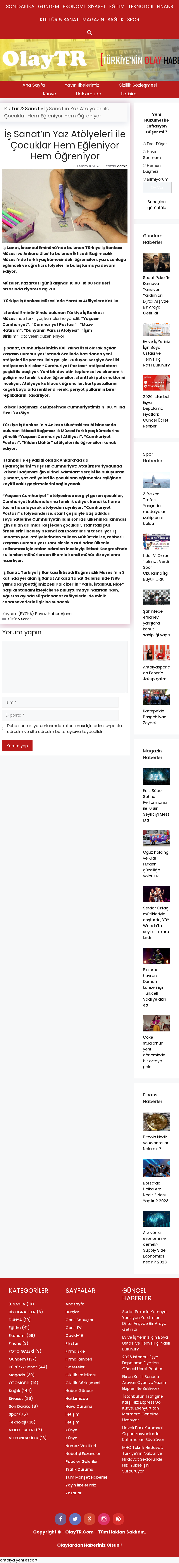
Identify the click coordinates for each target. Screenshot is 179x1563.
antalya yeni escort (19, 1560)
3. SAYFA (17, 1304)
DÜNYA (15, 1319)
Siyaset (16, 1398)
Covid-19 (74, 1335)
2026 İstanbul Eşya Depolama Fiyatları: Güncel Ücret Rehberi (142, 1362)
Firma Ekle (75, 1351)
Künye (49, 94)
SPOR (133, 19)
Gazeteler (75, 1367)
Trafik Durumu (79, 1469)
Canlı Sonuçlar (79, 1319)
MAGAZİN (93, 19)
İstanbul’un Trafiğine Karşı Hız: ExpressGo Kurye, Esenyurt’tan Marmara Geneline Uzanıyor (142, 1408)
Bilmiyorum (158, 179)
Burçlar (72, 1312)
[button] (89, 32)
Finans (15, 1343)
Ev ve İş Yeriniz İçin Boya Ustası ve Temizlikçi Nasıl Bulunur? (146, 1343)
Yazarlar (73, 1493)
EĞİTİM (117, 6)
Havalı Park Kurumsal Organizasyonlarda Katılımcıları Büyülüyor (143, 1433)
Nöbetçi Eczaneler (82, 1453)
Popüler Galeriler (81, 1461)
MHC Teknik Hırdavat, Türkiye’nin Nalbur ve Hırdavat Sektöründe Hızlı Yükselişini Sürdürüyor (142, 1459)
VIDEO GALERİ (22, 1430)
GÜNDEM (48, 6)
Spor (13, 1414)
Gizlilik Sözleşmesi (138, 85)
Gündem (17, 1359)
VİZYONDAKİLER (23, 1438)
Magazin (17, 1375)
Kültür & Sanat (22, 108)
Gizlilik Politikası (80, 1375)
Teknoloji (17, 1422)
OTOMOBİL (19, 1382)
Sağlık (14, 1390)
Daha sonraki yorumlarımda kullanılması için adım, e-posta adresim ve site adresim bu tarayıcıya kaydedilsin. (64, 728)
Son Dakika (20, 1406)
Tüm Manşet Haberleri (86, 1477)
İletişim (128, 94)
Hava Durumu (78, 1406)
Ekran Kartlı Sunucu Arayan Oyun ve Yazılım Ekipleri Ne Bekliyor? (144, 1382)
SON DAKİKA (20, 6)
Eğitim (15, 1327)
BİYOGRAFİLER (22, 1312)
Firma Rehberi (78, 1359)
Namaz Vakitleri (80, 1445)
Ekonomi (17, 1335)
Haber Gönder (79, 1390)
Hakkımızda (89, 94)
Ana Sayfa (33, 85)
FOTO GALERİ (21, 1351)
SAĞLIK (116, 19)
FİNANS (165, 6)
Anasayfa (74, 1304)
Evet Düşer (157, 144)
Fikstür (71, 1343)
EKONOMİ (74, 6)
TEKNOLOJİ (140, 6)
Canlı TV (73, 1327)
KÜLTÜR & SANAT (59, 19)
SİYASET (97, 6)
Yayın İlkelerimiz (82, 85)
